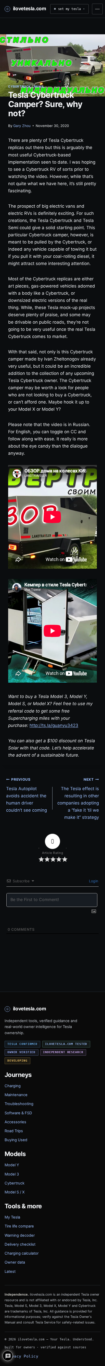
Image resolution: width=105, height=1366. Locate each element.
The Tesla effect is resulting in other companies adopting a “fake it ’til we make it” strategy (78, 798)
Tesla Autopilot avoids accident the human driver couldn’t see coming (26, 795)
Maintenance (16, 1095)
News (39, 86)
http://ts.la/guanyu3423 (54, 725)
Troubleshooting (19, 1104)
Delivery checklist (20, 1244)
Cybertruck (19, 86)
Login (93, 881)
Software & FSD (18, 1113)
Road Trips (14, 1131)
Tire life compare (19, 1226)
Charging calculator (21, 1253)
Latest (10, 1271)
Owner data (15, 1262)
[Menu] (97, 9)
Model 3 (12, 1174)
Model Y (12, 1165)
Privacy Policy (21, 1356)
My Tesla (12, 1217)
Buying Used (16, 1140)
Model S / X (14, 1192)
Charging (13, 1086)
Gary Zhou (22, 126)
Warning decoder (20, 1235)
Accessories (15, 1122)
